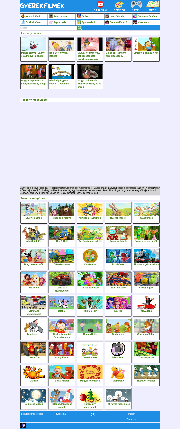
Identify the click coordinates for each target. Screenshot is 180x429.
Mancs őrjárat (32, 16)
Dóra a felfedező (118, 22)
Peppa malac (60, 22)
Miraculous (143, 22)
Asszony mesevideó (34, 99)
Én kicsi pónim (33, 22)
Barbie (85, 16)
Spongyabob (88, 22)
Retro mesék (60, 16)
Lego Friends (117, 16)
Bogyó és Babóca (147, 16)
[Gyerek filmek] (42, 8)
